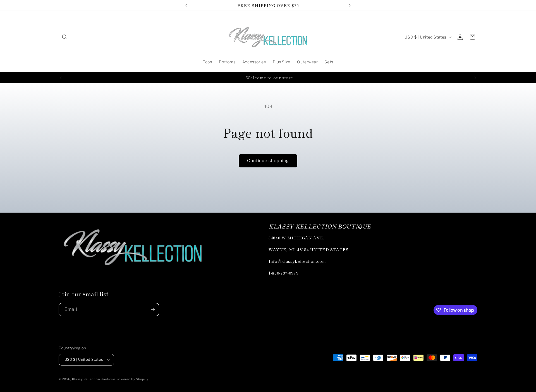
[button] (65, 37)
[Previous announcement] (186, 5)
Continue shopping (268, 160)
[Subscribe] (153, 309)
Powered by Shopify (132, 379)
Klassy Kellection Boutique (93, 379)
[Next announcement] (350, 5)
